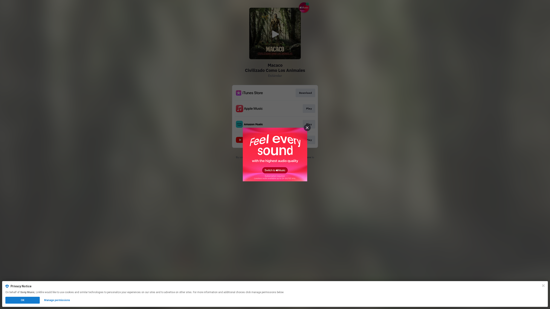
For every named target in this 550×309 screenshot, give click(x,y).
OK (22, 300)
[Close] (543, 285)
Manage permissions (57, 300)
